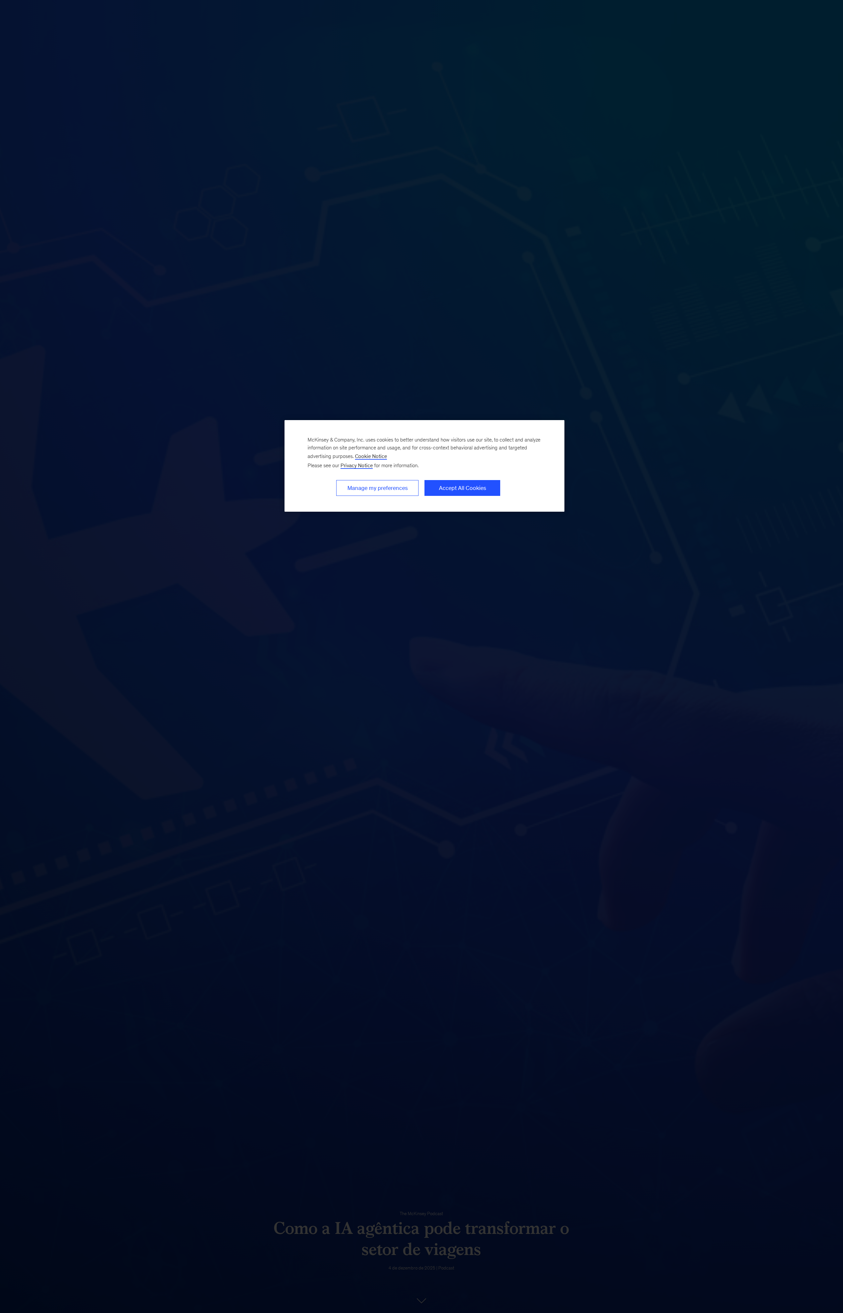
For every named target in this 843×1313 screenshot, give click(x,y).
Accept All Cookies (462, 488)
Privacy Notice (356, 465)
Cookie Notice (371, 456)
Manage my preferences (377, 488)
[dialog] (424, 466)
